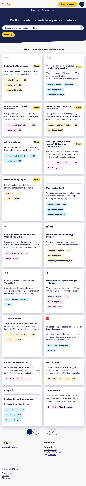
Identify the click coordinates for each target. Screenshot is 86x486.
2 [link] (36, 432)
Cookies (5, 476)
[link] (56, 432)
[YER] (6, 4)
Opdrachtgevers (48, 10)
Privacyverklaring (8, 473)
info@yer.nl (52, 455)
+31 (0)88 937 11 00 (54, 452)
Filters (7, 35)
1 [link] (29, 432)
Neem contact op (50, 450)
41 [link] (50, 432)
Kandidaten (35, 10)
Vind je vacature (69, 4)
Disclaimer (6, 478)
